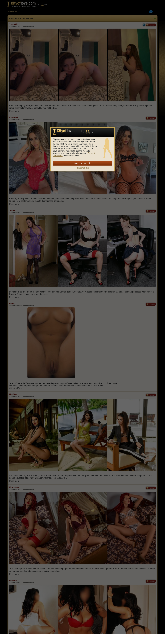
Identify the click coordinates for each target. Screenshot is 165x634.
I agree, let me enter (82, 163)
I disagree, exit (82, 168)
